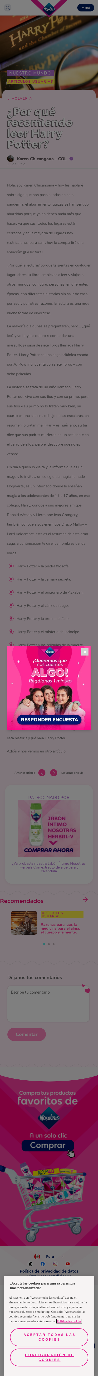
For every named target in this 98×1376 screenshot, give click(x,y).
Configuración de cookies (49, 1357)
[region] (49, 1326)
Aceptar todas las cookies (50, 1337)
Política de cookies (69, 1321)
